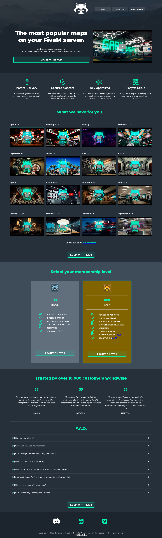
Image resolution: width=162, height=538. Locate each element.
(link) (119, 335)
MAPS (103, 9)
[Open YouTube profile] (81, 521)
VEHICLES (120, 9)
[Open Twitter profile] (104, 521)
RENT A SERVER (137, 9)
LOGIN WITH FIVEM (51, 60)
